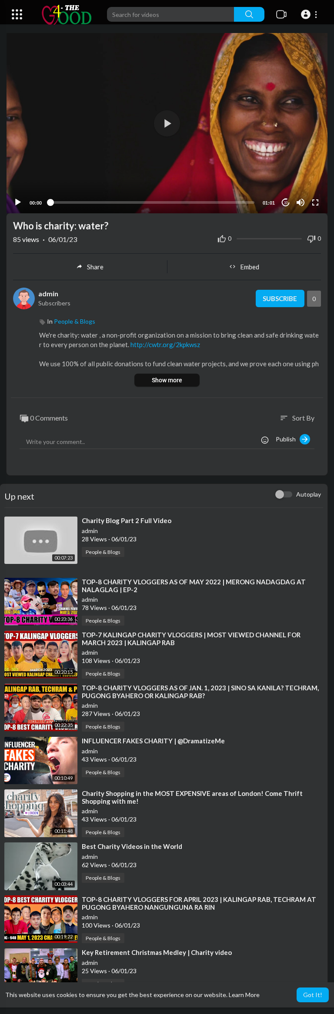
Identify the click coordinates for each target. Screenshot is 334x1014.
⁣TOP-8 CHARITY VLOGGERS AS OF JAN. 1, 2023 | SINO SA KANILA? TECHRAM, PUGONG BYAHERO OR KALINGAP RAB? (200, 691)
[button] (310, 14)
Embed (249, 267)
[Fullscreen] (315, 202)
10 (285, 203)
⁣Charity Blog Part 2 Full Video (126, 520)
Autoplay (308, 494)
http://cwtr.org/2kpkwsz (165, 344)
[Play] (17, 202)
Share (95, 267)
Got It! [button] (312, 994)
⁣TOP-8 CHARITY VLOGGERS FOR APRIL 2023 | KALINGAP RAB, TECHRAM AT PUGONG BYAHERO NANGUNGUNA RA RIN (199, 903)
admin (48, 293)
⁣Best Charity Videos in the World (132, 846)
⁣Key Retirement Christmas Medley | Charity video (157, 952)
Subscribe (280, 298)
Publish (288, 439)
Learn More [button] (244, 994)
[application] (167, 123)
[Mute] (300, 202)
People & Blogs (74, 321)
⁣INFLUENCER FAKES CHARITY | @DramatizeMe (153, 741)
